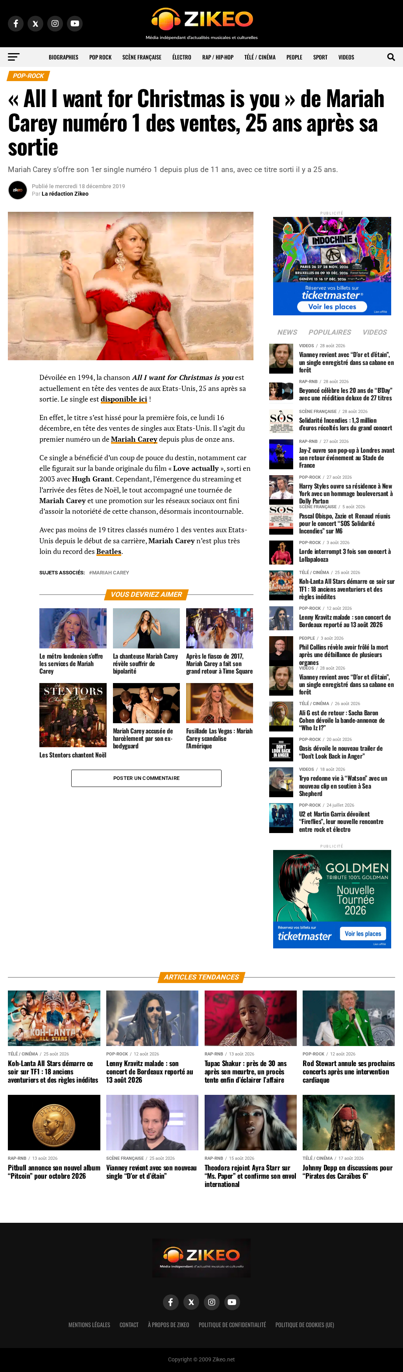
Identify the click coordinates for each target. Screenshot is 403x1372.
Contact (129, 1324)
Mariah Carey (134, 439)
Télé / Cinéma (259, 57)
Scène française (141, 57)
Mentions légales (89, 1324)
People (294, 57)
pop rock (100, 57)
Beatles (108, 551)
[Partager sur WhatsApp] (18, 399)
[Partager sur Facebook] (18, 380)
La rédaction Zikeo (65, 194)
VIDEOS (346, 57)
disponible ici (124, 399)
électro (181, 57)
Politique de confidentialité (232, 1324)
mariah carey (110, 573)
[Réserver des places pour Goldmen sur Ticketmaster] (332, 896)
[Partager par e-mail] (18, 436)
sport (320, 57)
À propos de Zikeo (168, 1324)
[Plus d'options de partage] (18, 455)
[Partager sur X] (18, 418)
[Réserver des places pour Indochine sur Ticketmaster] (332, 263)
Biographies (63, 57)
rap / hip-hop (217, 57)
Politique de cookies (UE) (304, 1324)
